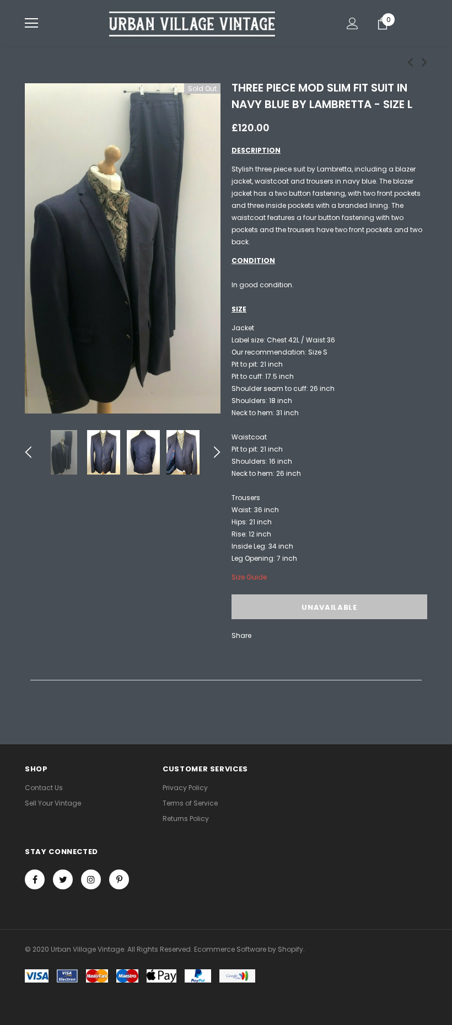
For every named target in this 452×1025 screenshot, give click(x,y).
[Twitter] (63, 879)
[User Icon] (352, 23)
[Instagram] (91, 879)
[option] (122, 248)
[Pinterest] (119, 879)
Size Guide (249, 577)
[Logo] (193, 23)
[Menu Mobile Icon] (31, 23)
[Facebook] (35, 879)
